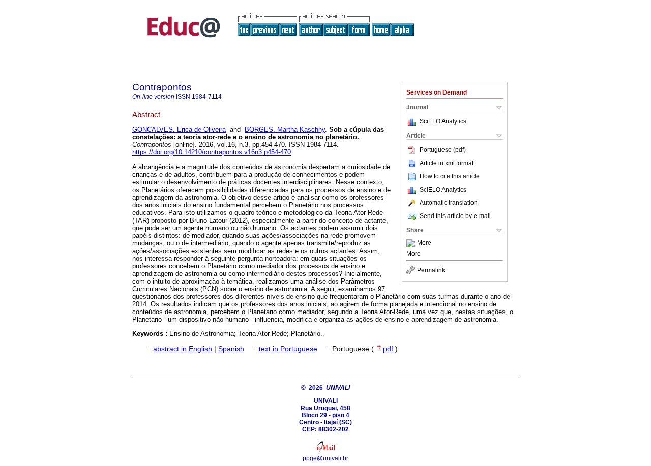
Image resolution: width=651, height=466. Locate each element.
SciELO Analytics (443, 121)
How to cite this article (450, 176)
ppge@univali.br (325, 458)
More (424, 243)
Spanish (230, 349)
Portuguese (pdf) (443, 149)
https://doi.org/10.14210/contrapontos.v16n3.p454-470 (211, 152)
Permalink (431, 270)
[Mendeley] (411, 243)
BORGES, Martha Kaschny (285, 129)
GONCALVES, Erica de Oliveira (179, 129)
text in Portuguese (288, 349)
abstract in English (182, 349)
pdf (389, 349)
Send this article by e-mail (455, 216)
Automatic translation (449, 202)
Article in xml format (447, 163)
